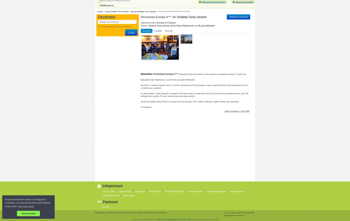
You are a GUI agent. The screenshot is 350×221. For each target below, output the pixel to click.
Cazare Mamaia (237, 191)
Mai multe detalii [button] (26, 206)
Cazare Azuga (125, 191)
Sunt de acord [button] (28, 213)
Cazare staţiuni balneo (216, 191)
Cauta (131, 32)
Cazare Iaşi (140, 191)
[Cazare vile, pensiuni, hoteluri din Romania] (104, 4)
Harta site (214, 220)
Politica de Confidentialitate (167, 220)
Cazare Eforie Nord (110, 196)
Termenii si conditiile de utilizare (143, 220)
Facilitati (157, 31)
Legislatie (199, 220)
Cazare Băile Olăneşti (174, 191)
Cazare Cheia (155, 191)
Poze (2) (168, 31)
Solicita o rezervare (238, 17)
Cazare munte (108, 191)
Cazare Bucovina (195, 191)
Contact (207, 220)
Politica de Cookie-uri (186, 220)
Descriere (146, 31)
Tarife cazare (129, 196)
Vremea (105, 207)
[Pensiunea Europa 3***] (186, 39)
